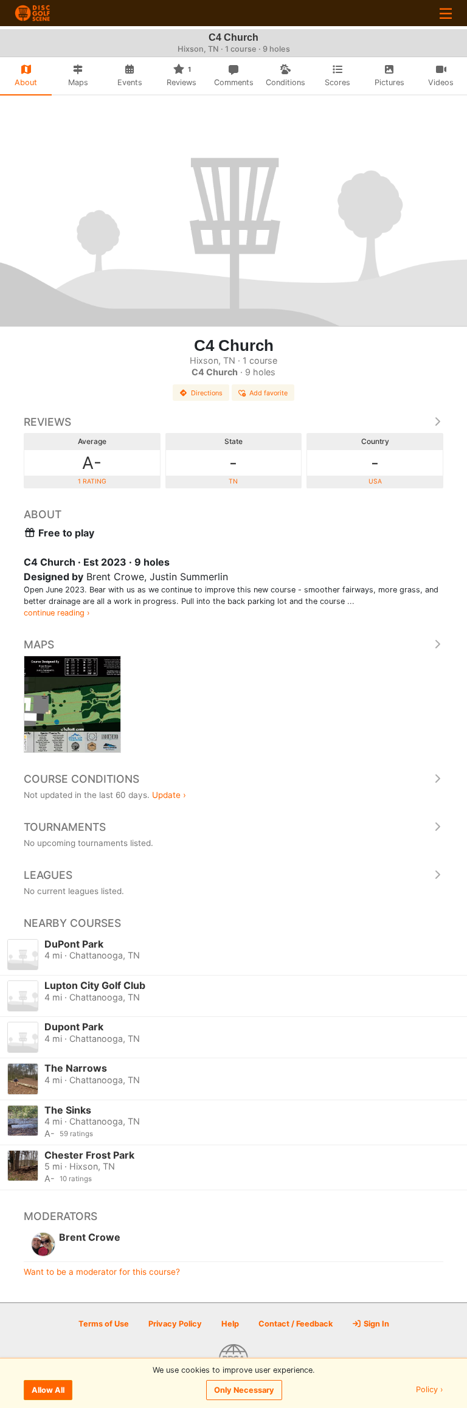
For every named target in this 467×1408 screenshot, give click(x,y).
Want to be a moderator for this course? (102, 1272)
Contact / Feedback (295, 1323)
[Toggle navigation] (445, 13)
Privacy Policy (175, 1323)
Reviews (47, 421)
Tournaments (65, 826)
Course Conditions (81, 778)
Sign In (375, 1323)
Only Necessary (244, 1390)
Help (230, 1323)
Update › (169, 795)
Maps (39, 644)
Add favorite (268, 393)
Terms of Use (103, 1323)
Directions (207, 393)
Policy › (429, 1390)
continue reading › (57, 612)
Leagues (48, 875)
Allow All (48, 1390)
